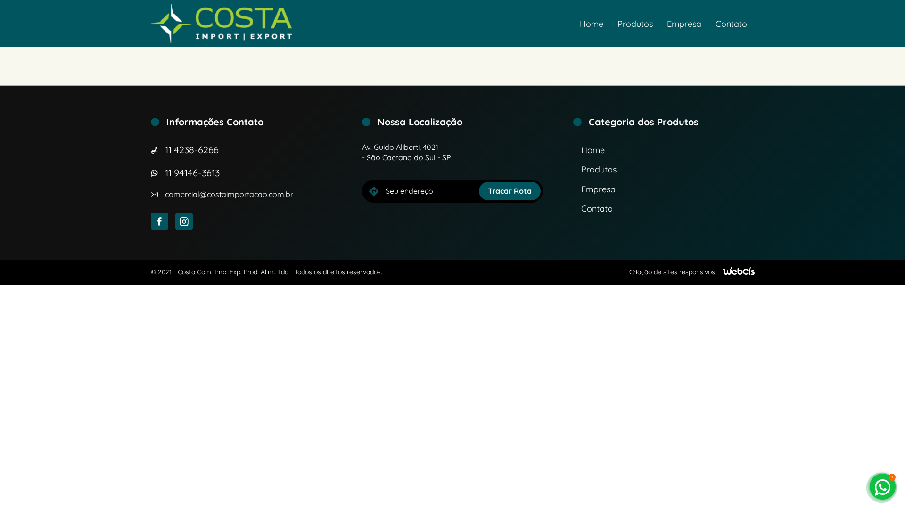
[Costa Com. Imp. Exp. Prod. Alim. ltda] (221, 24)
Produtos (635, 23)
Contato (731, 23)
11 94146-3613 (192, 173)
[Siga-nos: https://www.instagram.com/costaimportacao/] (184, 221)
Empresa (684, 23)
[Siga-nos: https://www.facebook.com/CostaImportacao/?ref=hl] (159, 221)
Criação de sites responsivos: (672, 272)
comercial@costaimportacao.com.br (229, 194)
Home (591, 23)
